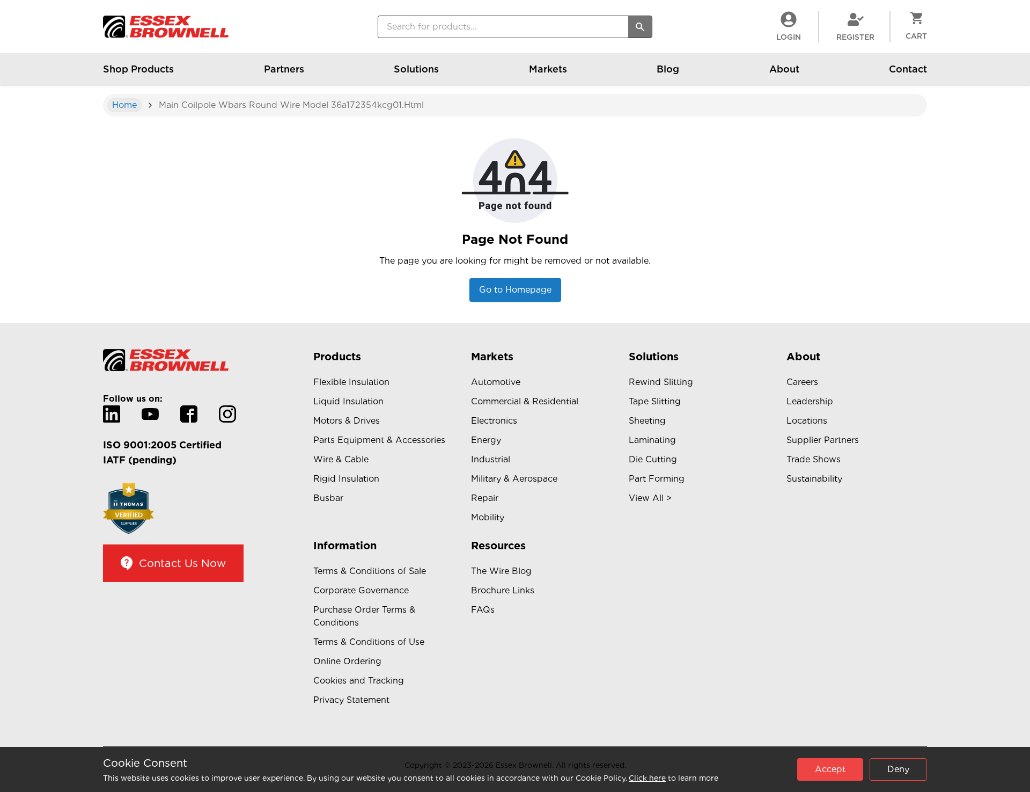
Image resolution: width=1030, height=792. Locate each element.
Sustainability (814, 479)
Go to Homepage (515, 290)
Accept (830, 769)
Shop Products (138, 69)
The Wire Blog (501, 571)
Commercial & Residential (524, 401)
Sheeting (647, 421)
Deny (898, 769)
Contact (908, 69)
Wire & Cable (341, 459)
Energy (486, 440)
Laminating (652, 440)
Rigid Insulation (346, 479)
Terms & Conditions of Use (368, 642)
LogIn (788, 37)
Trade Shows (813, 459)
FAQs (483, 610)
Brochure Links (502, 590)
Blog (668, 69)
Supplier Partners (822, 440)
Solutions (416, 69)
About (784, 69)
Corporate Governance (361, 590)
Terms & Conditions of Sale (369, 571)
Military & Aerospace (514, 479)
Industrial (490, 459)
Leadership (809, 401)
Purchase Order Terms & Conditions (364, 616)
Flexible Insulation (351, 382)
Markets (548, 69)
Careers (802, 382)
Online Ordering (347, 661)
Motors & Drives (346, 421)
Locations (806, 421)
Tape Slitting (655, 401)
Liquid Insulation (348, 401)
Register (855, 37)
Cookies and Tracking (358, 680)
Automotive (495, 382)
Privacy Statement (351, 700)
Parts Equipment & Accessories (379, 440)
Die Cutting (653, 459)
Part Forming (657, 479)
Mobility (487, 517)
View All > (650, 498)
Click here (647, 778)
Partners (284, 69)
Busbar (328, 498)
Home (124, 105)
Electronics (494, 421)
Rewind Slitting (661, 382)
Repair (484, 498)
